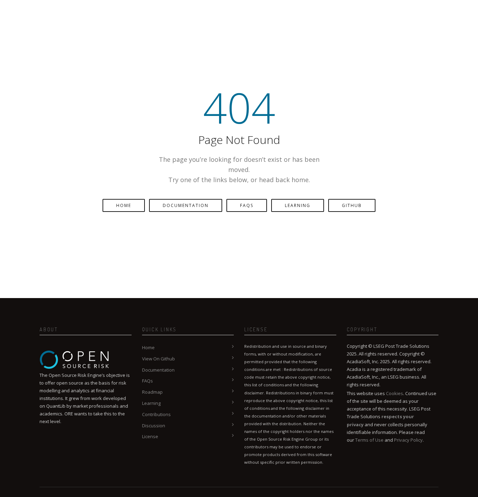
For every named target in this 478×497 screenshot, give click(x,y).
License (150, 436)
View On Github (158, 359)
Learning (297, 205)
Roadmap (152, 392)
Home (123, 205)
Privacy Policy (408, 440)
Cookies (394, 393)
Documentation (186, 205)
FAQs (246, 205)
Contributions (156, 414)
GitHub (352, 205)
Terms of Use (369, 440)
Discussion (153, 425)
